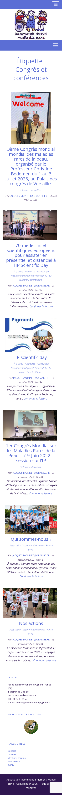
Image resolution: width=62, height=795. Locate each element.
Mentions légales (17, 757)
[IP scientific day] (31, 334)
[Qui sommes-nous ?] (31, 519)
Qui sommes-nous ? (31, 539)
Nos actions (31, 623)
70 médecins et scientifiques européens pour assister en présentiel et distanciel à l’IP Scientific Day (31, 255)
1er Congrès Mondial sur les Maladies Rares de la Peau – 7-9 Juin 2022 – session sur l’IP (31, 452)
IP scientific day (31, 357)
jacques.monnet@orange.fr (29, 195)
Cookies (12, 754)
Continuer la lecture (41, 306)
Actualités (36, 190)
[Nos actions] (30, 602)
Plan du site (14, 761)
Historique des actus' (30, 466)
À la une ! (24, 190)
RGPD (11, 765)
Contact (12, 750)
